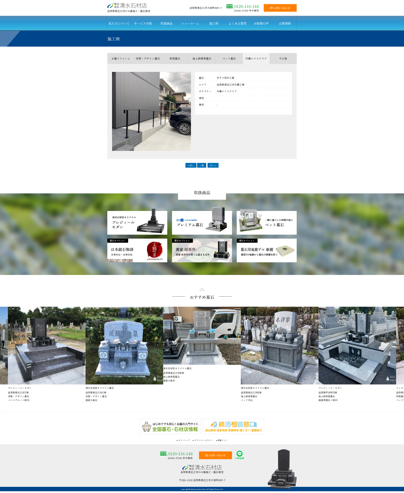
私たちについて (119, 23)
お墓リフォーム (120, 58)
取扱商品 (166, 23)
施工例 (213, 23)
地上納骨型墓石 (202, 58)
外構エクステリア (256, 58)
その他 (283, 58)
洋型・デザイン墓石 (148, 58)
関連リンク (222, 440)
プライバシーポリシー (203, 440)
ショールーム (190, 23)
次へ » (213, 165)
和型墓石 (174, 58)
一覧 (201, 165)
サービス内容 (143, 23)
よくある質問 (237, 23)
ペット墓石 (229, 58)
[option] (52, 354)
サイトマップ (184, 440)
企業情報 (285, 23)
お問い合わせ (281, 8)
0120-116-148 (246, 6)
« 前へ (191, 165)
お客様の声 (261, 23)
